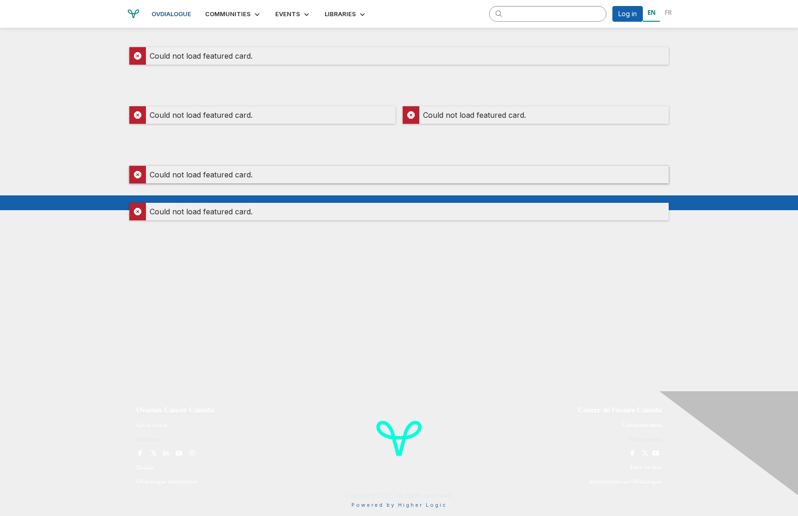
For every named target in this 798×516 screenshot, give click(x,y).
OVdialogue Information (167, 481)
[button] (233, 14)
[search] (498, 13)
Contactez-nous (642, 425)
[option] (668, 14)
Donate (145, 467)
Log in (627, 14)
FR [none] (668, 12)
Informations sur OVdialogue (625, 481)
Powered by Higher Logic (399, 505)
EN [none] (651, 12)
